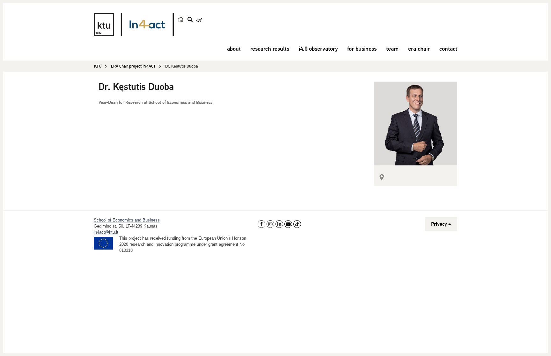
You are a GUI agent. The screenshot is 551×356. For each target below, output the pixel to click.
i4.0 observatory (318, 48)
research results (269, 48)
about (234, 48)
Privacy (439, 224)
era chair (419, 48)
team (392, 48)
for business (362, 48)
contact (448, 48)
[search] (190, 19)
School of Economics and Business (127, 220)
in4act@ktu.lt (106, 232)
